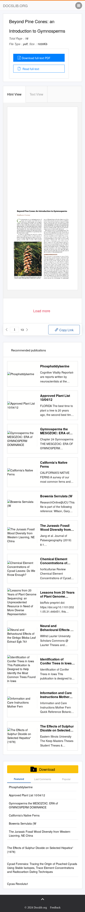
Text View (36, 94)
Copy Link (66, 330)
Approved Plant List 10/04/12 (55, 398)
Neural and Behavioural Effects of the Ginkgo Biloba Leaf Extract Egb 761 (57, 628)
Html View (14, 94)
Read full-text (30, 69)
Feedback (55, 907)
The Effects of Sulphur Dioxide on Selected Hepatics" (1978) (57, 728)
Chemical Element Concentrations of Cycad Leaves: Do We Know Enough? (56, 561)
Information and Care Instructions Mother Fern (56, 695)
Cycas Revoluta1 (17, 884)
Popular (66, 779)
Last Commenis (42, 779)
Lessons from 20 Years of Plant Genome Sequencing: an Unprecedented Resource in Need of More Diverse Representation (57, 594)
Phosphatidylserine (54, 366)
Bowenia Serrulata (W (56, 496)
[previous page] (6, 329)
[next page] (27, 329)
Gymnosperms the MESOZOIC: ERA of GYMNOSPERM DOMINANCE (54, 431)
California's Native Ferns (53, 464)
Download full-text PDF (36, 58)
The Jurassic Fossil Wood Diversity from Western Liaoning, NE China (56, 528)
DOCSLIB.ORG (15, 5)
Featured (19, 779)
